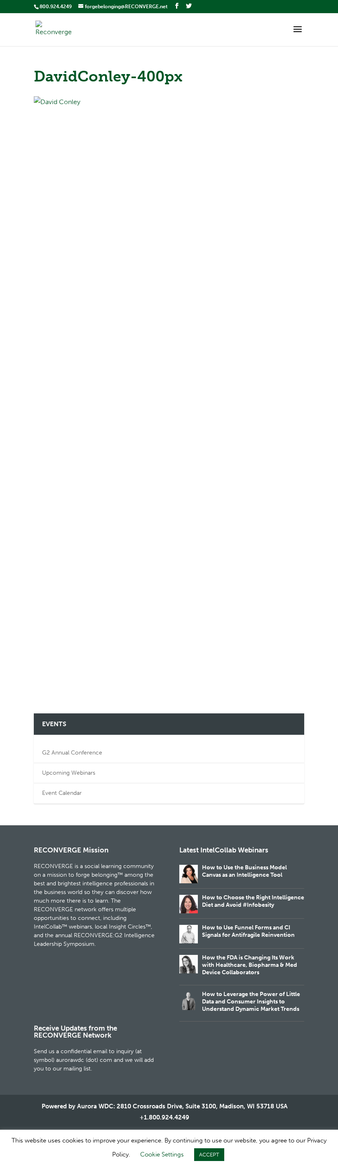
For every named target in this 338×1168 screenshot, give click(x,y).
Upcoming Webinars (68, 772)
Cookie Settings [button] (162, 1154)
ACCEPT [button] (209, 1155)
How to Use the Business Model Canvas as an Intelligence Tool (244, 871)
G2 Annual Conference (72, 752)
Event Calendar (62, 793)
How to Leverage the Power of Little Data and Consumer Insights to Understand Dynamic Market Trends (251, 1001)
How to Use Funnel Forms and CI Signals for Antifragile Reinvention (248, 931)
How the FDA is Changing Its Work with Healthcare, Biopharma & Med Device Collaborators (249, 965)
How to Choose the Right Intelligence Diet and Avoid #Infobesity (253, 901)
